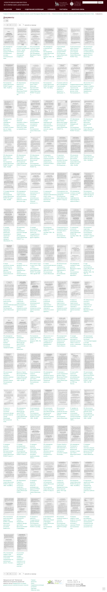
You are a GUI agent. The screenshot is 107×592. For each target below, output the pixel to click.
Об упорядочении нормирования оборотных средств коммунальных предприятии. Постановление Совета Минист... (62, 341)
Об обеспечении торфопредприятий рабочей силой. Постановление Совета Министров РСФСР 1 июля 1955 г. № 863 (89, 413)
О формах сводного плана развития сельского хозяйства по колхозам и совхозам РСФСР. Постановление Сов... (75, 522)
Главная (5, 14)
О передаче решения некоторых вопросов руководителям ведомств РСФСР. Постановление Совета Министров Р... (35, 487)
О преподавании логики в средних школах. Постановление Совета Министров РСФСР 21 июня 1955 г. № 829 (35, 413)
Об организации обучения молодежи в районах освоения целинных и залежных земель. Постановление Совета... (8, 377)
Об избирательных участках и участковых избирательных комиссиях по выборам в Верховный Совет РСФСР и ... (89, 305)
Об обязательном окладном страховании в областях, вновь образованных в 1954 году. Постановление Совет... (62, 269)
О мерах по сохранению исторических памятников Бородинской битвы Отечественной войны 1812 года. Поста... (62, 486)
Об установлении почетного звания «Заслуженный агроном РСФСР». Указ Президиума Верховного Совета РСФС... (35, 51)
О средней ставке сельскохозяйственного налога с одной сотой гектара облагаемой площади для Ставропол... (23, 51)
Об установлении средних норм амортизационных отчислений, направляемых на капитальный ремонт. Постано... (8, 558)
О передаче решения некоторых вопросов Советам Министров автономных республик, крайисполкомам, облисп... (35, 450)
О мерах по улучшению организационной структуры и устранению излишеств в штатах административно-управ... (35, 305)
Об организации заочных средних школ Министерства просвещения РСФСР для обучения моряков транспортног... (48, 413)
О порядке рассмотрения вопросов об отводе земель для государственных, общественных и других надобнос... (35, 232)
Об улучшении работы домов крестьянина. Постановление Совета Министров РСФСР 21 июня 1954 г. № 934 (75, 160)
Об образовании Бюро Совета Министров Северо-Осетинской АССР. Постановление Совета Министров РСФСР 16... (62, 124)
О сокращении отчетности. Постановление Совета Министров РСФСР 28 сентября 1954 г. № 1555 (75, 232)
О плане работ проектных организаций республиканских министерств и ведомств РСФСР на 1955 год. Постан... (75, 377)
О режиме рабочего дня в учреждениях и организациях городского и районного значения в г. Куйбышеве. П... (62, 88)
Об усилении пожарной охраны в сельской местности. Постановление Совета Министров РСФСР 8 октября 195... (62, 522)
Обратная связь (78, 9)
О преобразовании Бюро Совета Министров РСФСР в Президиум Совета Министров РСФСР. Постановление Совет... (48, 522)
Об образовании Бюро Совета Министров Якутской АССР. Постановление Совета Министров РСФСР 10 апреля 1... (35, 88)
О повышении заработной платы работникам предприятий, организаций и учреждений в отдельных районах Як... (89, 486)
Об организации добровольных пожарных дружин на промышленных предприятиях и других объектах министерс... (89, 51)
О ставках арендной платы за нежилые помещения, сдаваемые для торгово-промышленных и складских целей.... (22, 269)
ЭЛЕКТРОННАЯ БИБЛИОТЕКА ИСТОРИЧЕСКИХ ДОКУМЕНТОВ (16, 4)
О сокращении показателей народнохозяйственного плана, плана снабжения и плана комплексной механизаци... (50, 196)
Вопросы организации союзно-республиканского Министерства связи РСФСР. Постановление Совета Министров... (21, 342)
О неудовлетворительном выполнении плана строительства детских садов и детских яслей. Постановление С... (76, 88)
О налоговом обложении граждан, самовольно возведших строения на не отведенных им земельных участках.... (21, 559)
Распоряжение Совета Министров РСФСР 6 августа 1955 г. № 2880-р (8, 483)
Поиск (18, 9)
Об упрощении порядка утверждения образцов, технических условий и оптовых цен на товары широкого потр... (8, 124)
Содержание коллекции (34, 9)
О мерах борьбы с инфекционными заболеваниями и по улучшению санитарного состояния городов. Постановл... (62, 449)
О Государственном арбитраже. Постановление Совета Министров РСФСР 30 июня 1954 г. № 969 (8, 195)
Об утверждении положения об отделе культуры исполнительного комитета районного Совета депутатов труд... (22, 196)
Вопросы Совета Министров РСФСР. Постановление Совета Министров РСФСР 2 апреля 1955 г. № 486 (22, 376)
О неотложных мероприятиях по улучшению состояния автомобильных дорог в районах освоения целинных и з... (35, 197)
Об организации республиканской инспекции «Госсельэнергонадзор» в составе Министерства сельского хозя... (90, 341)
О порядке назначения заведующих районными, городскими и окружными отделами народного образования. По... (8, 234)
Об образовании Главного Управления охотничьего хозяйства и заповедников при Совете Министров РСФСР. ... (22, 486)
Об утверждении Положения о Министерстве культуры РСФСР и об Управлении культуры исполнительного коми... (8, 52)
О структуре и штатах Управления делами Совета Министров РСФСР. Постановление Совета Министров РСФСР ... (62, 377)
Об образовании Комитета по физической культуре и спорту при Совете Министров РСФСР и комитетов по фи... (22, 88)
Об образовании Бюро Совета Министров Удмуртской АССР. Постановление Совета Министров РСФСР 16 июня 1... (22, 161)
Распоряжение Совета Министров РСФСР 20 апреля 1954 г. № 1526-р (48, 85)
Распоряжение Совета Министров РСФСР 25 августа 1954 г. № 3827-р (89, 193)
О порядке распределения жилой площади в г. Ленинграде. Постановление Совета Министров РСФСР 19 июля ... (22, 449)
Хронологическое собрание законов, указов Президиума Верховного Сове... (30, 14)
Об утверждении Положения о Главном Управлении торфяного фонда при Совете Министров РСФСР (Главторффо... (22, 522)
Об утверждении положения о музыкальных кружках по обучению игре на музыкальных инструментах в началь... (48, 450)
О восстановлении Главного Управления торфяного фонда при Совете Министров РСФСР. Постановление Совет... (35, 377)
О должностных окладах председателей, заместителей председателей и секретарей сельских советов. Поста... (48, 124)
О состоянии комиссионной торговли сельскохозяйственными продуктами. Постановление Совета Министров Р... (10, 305)
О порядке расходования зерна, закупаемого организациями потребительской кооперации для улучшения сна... (89, 521)
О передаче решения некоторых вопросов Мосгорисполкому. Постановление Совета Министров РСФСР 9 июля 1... (8, 450)
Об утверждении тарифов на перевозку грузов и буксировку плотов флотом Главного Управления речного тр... (48, 377)
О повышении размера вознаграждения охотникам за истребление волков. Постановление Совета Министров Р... (35, 125)
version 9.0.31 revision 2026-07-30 (73, 581)
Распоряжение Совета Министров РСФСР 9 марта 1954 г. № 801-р (8, 85)
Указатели (8, 9)
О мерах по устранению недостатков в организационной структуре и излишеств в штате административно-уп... (22, 305)
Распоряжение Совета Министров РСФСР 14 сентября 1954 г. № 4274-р (48, 230)
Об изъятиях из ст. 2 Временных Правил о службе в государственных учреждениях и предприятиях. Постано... (89, 88)
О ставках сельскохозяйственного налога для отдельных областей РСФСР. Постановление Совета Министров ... (49, 269)
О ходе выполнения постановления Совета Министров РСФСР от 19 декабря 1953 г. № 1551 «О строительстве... (89, 269)
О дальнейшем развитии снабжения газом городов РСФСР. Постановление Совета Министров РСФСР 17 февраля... (62, 52)
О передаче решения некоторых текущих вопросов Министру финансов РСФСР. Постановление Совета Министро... (89, 449)
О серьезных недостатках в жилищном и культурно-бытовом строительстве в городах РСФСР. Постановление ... (62, 160)
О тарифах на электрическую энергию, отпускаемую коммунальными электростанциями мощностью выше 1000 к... (75, 414)
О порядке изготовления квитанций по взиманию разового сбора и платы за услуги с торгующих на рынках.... (75, 341)
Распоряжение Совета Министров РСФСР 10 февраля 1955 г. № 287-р (35, 339)
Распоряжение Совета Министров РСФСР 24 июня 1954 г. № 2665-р (89, 157)
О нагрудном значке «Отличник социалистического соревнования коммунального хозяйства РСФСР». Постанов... (48, 160)
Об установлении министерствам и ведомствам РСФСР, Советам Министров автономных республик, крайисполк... (8, 522)
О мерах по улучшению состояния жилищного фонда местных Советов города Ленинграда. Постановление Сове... (8, 414)
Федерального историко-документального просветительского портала (15, 584)
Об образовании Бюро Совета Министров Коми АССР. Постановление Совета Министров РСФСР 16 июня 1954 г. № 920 (8, 161)
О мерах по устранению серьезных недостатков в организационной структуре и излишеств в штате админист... (48, 305)
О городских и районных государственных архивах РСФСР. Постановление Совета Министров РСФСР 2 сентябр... (35, 521)
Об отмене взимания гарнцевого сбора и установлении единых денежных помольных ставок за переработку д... (22, 124)
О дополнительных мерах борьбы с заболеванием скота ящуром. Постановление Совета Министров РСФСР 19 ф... (75, 51)
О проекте (51, 9)
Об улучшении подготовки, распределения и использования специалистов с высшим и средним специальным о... (89, 232)
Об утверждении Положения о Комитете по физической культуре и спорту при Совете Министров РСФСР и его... (75, 450)
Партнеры (63, 9)
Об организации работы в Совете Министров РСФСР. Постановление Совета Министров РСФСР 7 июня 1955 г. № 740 (89, 377)
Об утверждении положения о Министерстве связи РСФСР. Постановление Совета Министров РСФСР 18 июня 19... (22, 414)
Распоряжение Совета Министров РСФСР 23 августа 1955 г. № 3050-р (75, 483)
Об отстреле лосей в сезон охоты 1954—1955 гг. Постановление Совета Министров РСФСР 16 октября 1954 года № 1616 (35, 268)
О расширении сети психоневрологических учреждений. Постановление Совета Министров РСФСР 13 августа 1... (63, 196)
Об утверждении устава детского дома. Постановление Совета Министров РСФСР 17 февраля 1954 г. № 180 (48, 52)
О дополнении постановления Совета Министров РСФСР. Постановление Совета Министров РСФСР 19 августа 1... (48, 486)
